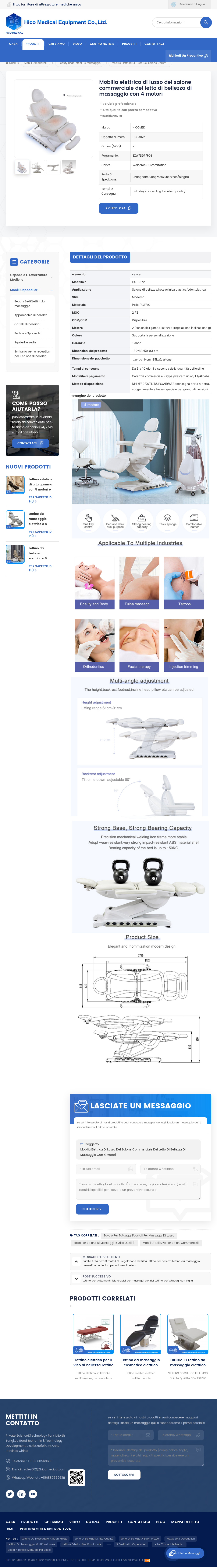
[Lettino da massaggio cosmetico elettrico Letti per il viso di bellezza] (93, 1334)
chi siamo (57, 43)
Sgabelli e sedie (25, 342)
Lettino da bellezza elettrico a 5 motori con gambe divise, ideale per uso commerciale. (40, 553)
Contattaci (154, 43)
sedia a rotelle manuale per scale (29, 1550)
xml (10, 1529)
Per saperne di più (40, 499)
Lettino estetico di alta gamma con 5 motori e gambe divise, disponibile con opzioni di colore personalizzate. (40, 484)
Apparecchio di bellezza (30, 315)
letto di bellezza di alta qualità (94, 1539)
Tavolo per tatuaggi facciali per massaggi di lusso (139, 1236)
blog (160, 1522)
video (77, 43)
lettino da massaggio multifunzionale (31, 1544)
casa (10, 1522)
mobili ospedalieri (35, 63)
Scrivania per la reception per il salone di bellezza (32, 354)
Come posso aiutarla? (29, 407)
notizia (93, 1522)
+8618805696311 (53, 1477)
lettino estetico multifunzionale (82, 1544)
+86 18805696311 (40, 1461)
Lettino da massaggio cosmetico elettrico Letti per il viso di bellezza (93, 1363)
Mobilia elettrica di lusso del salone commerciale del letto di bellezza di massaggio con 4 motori (132, 1152)
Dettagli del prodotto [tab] (100, 257)
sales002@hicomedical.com (44, 1469)
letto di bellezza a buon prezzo (140, 1539)
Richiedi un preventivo (186, 55)
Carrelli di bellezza (26, 324)
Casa (13, 43)
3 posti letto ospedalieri (131, 1544)
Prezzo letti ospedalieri (181, 1539)
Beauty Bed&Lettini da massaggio (80, 63)
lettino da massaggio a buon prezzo (44, 1539)
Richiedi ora (116, 208)
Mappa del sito (185, 1522)
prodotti (29, 1522)
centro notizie (102, 43)
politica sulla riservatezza (45, 1529)
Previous (62, 1347)
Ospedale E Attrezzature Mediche (28, 277)
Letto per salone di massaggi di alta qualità (104, 1243)
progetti (129, 43)
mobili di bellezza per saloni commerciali (171, 1243)
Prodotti (33, 43)
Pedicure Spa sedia (27, 333)
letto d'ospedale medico (169, 1544)
